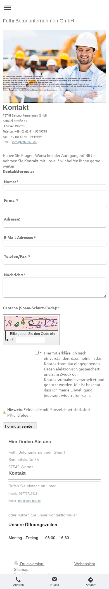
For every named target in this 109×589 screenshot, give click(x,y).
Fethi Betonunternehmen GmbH (38, 21)
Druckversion (31, 564)
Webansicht (84, 564)
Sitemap (21, 569)
